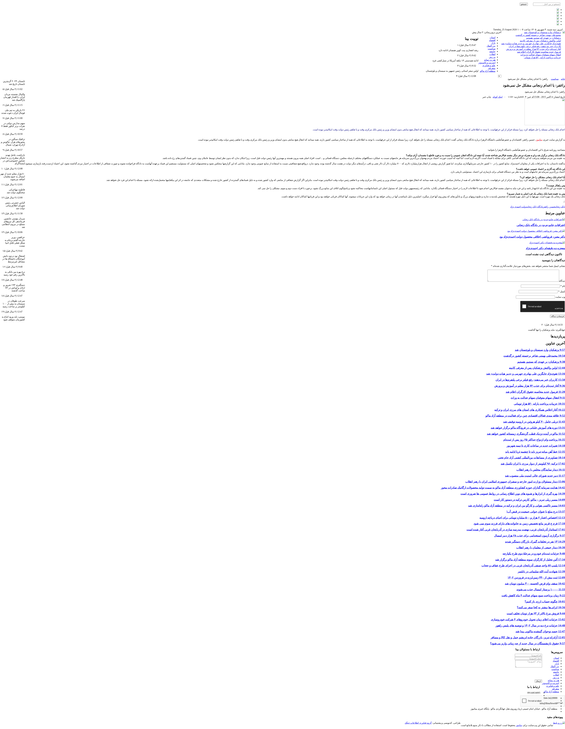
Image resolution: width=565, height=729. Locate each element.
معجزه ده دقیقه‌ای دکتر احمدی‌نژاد (545, 248)
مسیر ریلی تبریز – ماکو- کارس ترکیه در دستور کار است (529, 499)
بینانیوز (519, 725)
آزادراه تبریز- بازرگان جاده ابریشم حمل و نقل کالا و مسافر (528, 637)
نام (562, 286)
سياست (491, 48)
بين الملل (491, 46)
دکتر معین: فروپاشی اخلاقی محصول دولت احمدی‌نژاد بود (532, 236)
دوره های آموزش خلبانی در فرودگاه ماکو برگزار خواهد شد (528, 427)
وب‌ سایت (560, 297)
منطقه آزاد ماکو (487, 71)
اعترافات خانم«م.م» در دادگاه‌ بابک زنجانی (541, 225)
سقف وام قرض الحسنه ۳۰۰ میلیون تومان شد (535, 583)
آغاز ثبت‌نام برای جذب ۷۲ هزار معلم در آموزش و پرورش (533, 49)
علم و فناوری (488, 65)
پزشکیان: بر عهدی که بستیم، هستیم (543, 38)
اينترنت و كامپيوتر (486, 62)
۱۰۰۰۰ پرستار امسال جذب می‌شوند (540, 589)
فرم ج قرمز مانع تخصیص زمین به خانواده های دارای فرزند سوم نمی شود (519, 523)
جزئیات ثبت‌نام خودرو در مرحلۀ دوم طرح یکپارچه (534, 553)
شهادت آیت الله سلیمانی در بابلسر (541, 571)
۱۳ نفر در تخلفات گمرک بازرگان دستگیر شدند (535, 541)
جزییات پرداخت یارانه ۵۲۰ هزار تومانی (542, 57)
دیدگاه (562, 281)
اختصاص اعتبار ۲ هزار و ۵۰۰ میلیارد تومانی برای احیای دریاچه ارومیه (522, 517)
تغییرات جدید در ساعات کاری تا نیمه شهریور (536, 445)
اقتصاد (492, 40)
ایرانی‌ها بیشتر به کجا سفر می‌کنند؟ (541, 607)
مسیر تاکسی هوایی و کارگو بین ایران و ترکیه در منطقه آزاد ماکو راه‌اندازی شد (516, 505)
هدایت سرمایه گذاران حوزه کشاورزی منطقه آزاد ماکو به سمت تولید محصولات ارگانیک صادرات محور (503, 487)
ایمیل (561, 291)
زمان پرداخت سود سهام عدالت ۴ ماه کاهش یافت (533, 595)
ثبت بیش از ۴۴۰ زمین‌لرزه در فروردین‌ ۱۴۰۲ (536, 577)
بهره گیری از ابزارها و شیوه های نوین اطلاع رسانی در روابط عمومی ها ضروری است (513, 493)
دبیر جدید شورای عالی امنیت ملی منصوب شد (535, 475)
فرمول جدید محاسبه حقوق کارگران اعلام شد (539, 52)
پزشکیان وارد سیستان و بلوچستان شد (542, 32)
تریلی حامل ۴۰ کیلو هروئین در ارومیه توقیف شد (534, 421)
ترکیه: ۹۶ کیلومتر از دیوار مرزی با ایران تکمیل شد (533, 463)
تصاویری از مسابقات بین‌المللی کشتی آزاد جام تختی (531, 457)
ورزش (492, 57)
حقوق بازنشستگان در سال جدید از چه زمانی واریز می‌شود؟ (527, 643)
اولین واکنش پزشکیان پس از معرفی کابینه (540, 40)
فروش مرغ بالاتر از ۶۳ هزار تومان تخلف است (536, 613)
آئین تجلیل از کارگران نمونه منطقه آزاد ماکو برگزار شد (530, 559)
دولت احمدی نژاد (518, 206)
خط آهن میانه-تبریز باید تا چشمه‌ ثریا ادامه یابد (535, 451)
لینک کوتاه (497, 97)
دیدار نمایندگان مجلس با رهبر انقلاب (540, 469)
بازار (493, 43)
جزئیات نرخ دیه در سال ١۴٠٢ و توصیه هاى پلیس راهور (530, 625)
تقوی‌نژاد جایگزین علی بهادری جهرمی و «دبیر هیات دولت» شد (531, 43)
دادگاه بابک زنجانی (535, 206)
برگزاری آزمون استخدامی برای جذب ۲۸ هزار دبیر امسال (529, 535)
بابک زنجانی (560, 206)
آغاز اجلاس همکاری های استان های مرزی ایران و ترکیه (529, 409)
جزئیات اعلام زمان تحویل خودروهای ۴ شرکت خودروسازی (528, 619)
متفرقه (491, 68)
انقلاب (492, 54)
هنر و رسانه (489, 60)
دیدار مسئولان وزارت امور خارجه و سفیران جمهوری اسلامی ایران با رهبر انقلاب (515, 481)
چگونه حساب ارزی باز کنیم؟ (545, 601)
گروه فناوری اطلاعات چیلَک (418, 723)
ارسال (538, 681)
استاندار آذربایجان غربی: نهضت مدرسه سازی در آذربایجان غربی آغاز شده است (516, 529)
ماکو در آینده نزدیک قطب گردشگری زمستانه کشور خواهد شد (526, 433)
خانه (563, 79)
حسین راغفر (549, 206)
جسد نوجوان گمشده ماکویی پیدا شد (540, 631)
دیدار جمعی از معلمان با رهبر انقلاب (540, 547)
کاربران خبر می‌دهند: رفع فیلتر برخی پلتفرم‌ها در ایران (535, 46)
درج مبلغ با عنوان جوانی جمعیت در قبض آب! (535, 511)
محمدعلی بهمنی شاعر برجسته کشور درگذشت (538, 35)
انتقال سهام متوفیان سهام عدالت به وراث (540, 54)
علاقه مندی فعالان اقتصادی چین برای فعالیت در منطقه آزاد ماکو (525, 415)
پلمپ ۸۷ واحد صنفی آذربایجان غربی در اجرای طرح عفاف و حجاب (523, 565)
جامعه (492, 51)
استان (492, 37)
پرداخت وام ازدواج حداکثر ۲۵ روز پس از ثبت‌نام (534, 439)
